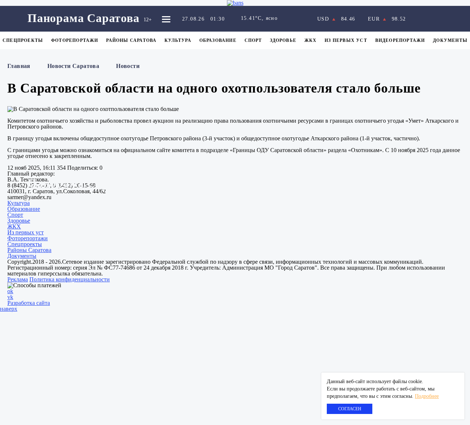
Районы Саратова (131, 40)
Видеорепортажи (400, 40)
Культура (177, 40)
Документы (450, 40)
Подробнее (427, 396)
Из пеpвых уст (346, 40)
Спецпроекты (23, 40)
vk (10, 297)
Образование (217, 40)
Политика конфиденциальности (69, 279)
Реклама (17, 279)
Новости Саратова (73, 66)
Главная (18, 66)
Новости (128, 66)
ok (10, 291)
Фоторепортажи (74, 40)
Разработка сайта (28, 303)
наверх (8, 309)
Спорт (253, 40)
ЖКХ (310, 40)
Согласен (349, 408)
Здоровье (283, 40)
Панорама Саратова (84, 18)
